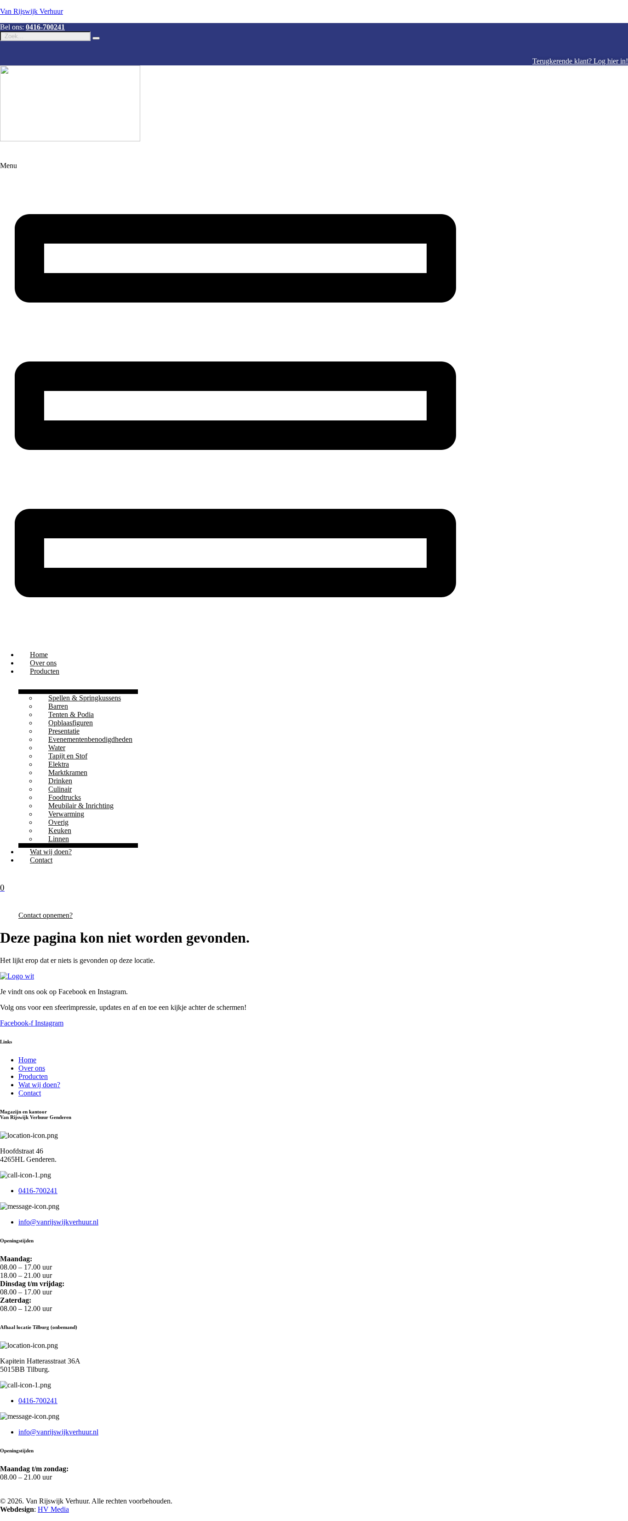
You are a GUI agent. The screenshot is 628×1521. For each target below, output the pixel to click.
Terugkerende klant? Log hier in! (580, 61)
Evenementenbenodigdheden (90, 739)
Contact (41, 860)
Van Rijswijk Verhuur (31, 11)
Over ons (43, 663)
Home (39, 655)
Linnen (58, 839)
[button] (314, 402)
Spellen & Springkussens (84, 698)
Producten (44, 671)
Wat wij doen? (51, 852)
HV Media (53, 1509)
